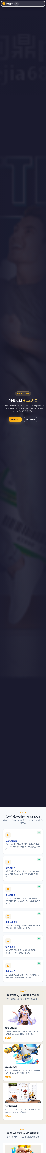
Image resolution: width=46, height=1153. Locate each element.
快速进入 (16, 419)
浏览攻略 (8, 1038)
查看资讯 (8, 1077)
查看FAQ (8, 1116)
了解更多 (31, 419)
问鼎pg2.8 (9, 4)
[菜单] (16, 4)
